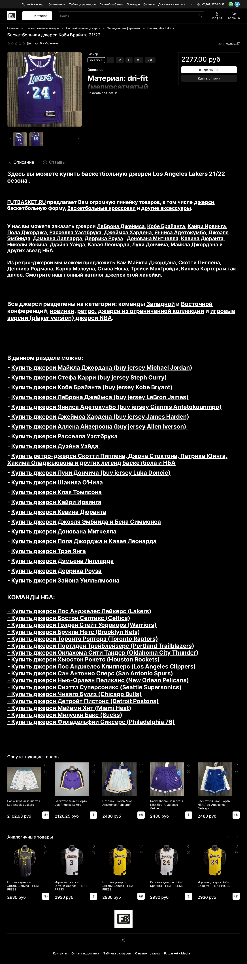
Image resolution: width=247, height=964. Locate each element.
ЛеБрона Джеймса (121, 226)
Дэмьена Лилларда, (58, 238)
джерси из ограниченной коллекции (151, 310)
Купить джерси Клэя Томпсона (56, 492)
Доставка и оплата (171, 4)
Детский (96, 60)
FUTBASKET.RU (26, 202)
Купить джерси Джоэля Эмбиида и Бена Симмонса (86, 521)
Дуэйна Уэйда (67, 244)
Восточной (197, 303)
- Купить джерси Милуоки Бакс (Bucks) (64, 714)
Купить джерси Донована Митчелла (63, 531)
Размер (93, 54)
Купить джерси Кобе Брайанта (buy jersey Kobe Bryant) (92, 387)
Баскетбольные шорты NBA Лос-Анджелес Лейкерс (166, 804)
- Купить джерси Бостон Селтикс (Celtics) (68, 617)
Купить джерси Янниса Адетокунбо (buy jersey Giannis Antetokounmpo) (116, 406)
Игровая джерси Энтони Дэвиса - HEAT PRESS (23, 885)
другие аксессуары (166, 208)
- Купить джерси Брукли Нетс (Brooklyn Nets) (73, 631)
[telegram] (123, 940)
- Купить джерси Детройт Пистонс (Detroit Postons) (83, 701)
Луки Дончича (150, 244)
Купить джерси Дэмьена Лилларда (62, 560)
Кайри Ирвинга (207, 226)
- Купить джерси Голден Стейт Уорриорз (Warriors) (82, 624)
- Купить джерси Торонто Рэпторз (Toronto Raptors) (82, 638)
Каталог (40, 16)
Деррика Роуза (104, 238)
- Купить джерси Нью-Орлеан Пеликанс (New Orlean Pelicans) (98, 680)
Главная (13, 28)
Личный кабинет (111, 4)
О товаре (133, 4)
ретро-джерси (34, 262)
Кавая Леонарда (108, 244)
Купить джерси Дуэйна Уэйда (55, 446)
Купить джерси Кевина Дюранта (58, 511)
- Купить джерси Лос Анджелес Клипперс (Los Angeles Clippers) (101, 666)
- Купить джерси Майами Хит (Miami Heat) (69, 707)
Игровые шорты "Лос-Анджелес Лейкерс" (118, 802)
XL (138, 60)
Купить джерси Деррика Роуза (56, 570)
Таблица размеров (82, 4)
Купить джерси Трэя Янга (48, 551)
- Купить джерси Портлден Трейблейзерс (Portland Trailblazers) (100, 645)
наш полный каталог (77, 275)
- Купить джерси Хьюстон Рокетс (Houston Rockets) (83, 659)
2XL (150, 60)
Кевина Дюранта (202, 238)
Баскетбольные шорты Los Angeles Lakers (23, 802)
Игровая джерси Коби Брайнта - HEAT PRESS (166, 884)
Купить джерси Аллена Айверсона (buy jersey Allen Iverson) (99, 426)
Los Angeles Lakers (160, 28)
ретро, (87, 310)
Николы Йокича (27, 244)
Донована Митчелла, (153, 238)
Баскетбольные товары (42, 28)
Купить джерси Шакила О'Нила (57, 482)
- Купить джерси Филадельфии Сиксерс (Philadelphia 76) (91, 721)
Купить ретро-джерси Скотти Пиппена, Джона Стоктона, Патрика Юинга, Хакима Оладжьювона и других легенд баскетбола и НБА (117, 459)
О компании (56, 4)
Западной (160, 303)
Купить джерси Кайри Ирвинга (56, 502)
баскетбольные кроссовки (101, 208)
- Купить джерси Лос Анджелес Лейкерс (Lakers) (79, 611)
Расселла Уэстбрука (75, 232)
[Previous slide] (13, 89)
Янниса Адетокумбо (180, 232)
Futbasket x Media (177, 953)
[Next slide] (76, 89)
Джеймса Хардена (128, 232)
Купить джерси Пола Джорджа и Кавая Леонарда (84, 541)
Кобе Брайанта (166, 226)
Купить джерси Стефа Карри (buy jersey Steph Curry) (89, 377)
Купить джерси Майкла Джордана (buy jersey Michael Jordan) (101, 367)
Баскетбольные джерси (83, 28)
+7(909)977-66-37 (213, 4)
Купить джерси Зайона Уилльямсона (65, 580)
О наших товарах (147, 953)
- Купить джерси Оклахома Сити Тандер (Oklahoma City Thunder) (102, 652)
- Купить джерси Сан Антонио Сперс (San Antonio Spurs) (90, 673)
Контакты (60, 953)
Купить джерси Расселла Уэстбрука (64, 436)
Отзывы (149, 4)
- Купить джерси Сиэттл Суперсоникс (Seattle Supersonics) (94, 687)
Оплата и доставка (85, 953)
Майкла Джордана (194, 244)
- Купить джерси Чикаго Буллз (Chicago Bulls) (74, 694)
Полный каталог (33, 4)
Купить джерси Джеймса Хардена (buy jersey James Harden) (99, 416)
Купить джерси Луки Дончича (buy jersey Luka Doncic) (91, 472)
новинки (62, 310)
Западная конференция (123, 28)
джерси (204, 202)
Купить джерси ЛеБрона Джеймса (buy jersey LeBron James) (100, 397)
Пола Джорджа (27, 232)
